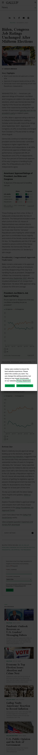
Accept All (18, 383)
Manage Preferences (18, 388)
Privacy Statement (23, 379)
